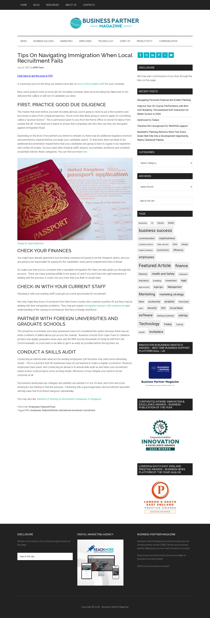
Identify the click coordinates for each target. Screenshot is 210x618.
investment (171, 280)
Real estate (184, 302)
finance (181, 265)
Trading (168, 324)
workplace (156, 332)
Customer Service (146, 244)
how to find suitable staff (90, 83)
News (141, 301)
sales (141, 308)
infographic (183, 274)
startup (183, 315)
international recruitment (70, 410)
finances (143, 274)
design (185, 244)
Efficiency (178, 250)
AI (152, 223)
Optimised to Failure (148, 120)
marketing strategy (172, 294)
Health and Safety (163, 274)
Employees (34, 407)
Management (175, 287)
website (142, 332)
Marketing (147, 294)
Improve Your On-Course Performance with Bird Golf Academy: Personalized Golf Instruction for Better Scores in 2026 (163, 110)
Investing (157, 281)
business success (155, 230)
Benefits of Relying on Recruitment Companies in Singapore (69, 399)
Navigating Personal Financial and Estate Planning (164, 100)
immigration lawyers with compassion (104, 305)
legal (183, 280)
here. (85, 151)
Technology (149, 323)
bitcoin (161, 223)
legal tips (158, 287)
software (146, 315)
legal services (144, 287)
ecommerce (163, 250)
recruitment (89, 410)
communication (147, 238)
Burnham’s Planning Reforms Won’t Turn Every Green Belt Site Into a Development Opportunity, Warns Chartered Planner (162, 135)
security (152, 307)
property (169, 301)
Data (175, 244)
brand (171, 223)
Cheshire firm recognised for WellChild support (162, 125)
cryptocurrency (167, 238)
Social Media (176, 308)
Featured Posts (48, 407)
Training (179, 324)
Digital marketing (146, 250)
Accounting (143, 223)
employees (35, 410)
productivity (154, 301)
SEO (163, 308)
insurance (144, 280)
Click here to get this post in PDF (35, 75)
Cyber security (162, 244)
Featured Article (49, 410)
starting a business (165, 316)
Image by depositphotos (30, 243)
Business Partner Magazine (105, 23)
